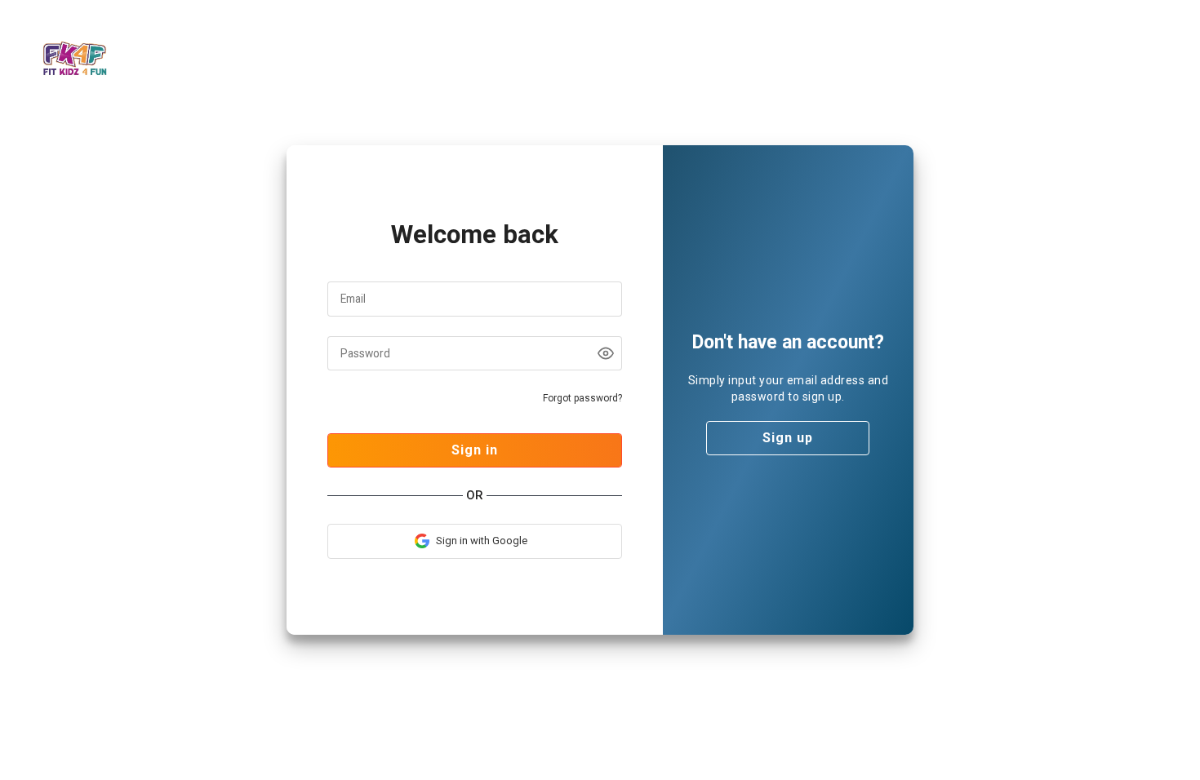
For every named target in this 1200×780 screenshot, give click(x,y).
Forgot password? (582, 398)
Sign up (787, 437)
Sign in (474, 450)
